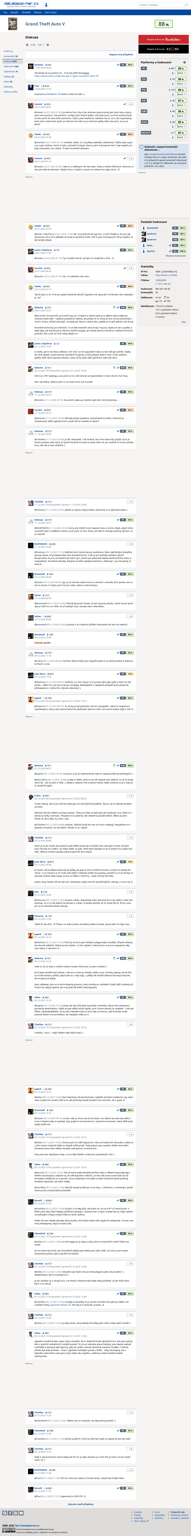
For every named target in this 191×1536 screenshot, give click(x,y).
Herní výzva (50, 12)
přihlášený (171, 154)
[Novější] (27, 45)
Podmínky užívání (179, 1515)
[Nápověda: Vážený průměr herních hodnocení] (184, 62)
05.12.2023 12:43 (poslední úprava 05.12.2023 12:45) (60, 1266)
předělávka (51, 94)
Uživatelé (26, 12)
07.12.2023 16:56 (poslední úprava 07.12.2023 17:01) (60, 701)
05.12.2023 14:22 (42, 961)
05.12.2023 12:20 (42, 1433)
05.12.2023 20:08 (42, 840)
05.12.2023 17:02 (42, 919)
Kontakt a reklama (180, 1518)
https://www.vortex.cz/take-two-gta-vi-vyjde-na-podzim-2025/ (64, 75)
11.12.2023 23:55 (42, 394)
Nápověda (160, 1515)
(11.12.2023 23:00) (50, 439)
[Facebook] (10, 1513)
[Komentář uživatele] (114, 307)
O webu (138, 1512)
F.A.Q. (157, 1512)
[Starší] (48, 45)
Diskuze (38, 12)
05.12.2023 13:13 (42, 1092)
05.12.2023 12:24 (42, 1415)
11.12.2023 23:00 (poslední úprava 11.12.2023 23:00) (60, 504)
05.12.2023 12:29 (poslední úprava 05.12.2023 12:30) (60, 1336)
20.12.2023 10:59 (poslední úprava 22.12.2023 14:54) (60, 370)
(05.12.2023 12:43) (50, 1187)
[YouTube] (21, 1513)
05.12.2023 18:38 (42, 864)
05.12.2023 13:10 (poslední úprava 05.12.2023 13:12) (60, 1137)
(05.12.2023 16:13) (49, 773)
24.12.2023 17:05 (42, 346)
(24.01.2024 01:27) (49, 142)
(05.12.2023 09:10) (49, 1118)
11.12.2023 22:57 (42, 522)
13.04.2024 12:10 (42, 88)
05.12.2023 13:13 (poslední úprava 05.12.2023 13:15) (60, 1027)
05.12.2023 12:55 (42, 1203)
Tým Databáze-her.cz (27, 1525)
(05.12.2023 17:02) (50, 900)
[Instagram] (15, 1513)
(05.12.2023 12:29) (48, 1323)
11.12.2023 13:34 (42, 546)
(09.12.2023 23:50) (50, 603)
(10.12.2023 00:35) (48, 582)
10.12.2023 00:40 (42, 577)
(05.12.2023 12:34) (48, 1241)
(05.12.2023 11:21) (47, 1496)
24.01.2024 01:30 (42, 137)
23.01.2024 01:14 (42, 289)
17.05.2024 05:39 (42, 67)
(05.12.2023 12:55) (49, 1172)
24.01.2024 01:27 (42, 161)
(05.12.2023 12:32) (50, 1301)
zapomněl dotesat (59, 1304)
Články (137, 1515)
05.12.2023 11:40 (42, 1472)
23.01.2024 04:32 (42, 271)
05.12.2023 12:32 (42, 1317)
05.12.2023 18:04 (42, 894)
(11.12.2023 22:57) (50, 509)
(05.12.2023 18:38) (51, 779)
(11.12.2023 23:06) (50, 418)
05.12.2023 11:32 (42, 1491)
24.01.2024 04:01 (42, 107)
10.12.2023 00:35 (42, 598)
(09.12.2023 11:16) (50, 552)
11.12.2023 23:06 (42, 434)
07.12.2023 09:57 (42, 768)
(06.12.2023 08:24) (48, 660)
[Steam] (4, 1513)
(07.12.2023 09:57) (49, 682)
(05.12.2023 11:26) (47, 1478)
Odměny (159, 1518)
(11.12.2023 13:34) (52, 528)
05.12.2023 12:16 (42, 1451)
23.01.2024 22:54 (42, 228)
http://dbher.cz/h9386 (166, 275)
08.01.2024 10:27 (42, 310)
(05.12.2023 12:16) (50, 1438)
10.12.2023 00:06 (42, 619)
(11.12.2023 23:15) (49, 400)
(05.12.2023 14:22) (49, 942)
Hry (5, 12)
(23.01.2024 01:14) (49, 258)
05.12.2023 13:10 (42, 1113)
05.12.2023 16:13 (42, 937)
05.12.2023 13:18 (42, 1000)
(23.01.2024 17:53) (54, 234)
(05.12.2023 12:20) (51, 1420)
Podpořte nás (178, 1512)
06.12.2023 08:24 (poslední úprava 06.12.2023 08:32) (60, 798)
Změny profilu (11, 91)
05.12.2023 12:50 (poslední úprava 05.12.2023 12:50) (60, 1236)
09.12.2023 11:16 (42, 655)
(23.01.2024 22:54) (49, 166)
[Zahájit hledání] (186, 4)
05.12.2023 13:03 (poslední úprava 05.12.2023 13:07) (60, 1167)
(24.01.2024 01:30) (49, 112)
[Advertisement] (80, 199)
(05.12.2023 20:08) (50, 824)
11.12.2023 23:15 (42, 413)
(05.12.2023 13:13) (49, 1005)
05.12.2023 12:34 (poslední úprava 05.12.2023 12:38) (60, 1296)
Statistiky (8, 86)
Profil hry (8, 51)
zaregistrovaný (156, 154)
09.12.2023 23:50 (42, 637)
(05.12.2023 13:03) (48, 1097)
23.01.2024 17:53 (42, 253)
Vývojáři (14, 12)
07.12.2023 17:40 (42, 676)
